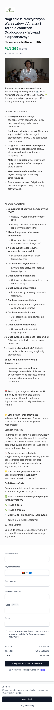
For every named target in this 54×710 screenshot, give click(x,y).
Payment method (12, 567)
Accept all (27, 699)
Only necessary (27, 705)
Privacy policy (8, 693)
